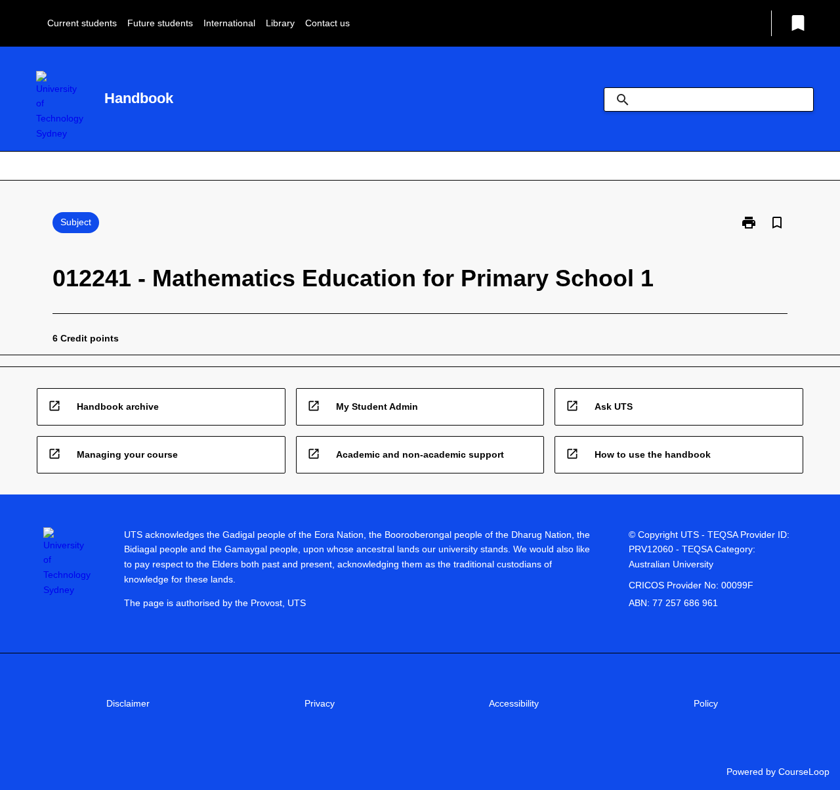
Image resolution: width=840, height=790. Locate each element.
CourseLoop (804, 771)
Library (280, 23)
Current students (82, 23)
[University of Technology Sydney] (59, 106)
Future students (160, 23)
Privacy (319, 703)
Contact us (327, 23)
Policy (706, 703)
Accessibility (514, 703)
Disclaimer (128, 703)
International (229, 23)
